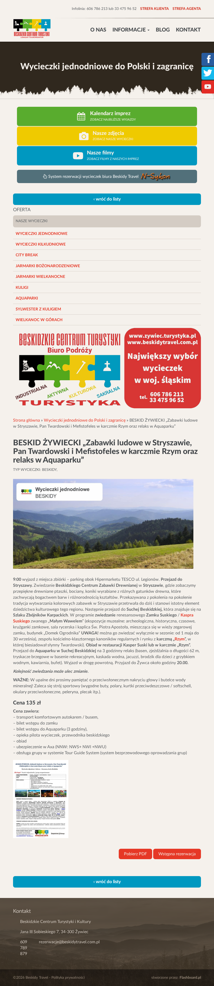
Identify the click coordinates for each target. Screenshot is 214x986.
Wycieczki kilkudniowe (41, 244)
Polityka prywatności (68, 977)
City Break (27, 255)
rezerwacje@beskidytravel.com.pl (69, 942)
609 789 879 (23, 948)
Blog (163, 30)
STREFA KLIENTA (154, 9)
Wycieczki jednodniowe (42, 234)
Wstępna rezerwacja (177, 854)
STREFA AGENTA (187, 9)
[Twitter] (208, 73)
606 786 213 (97, 9)
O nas (98, 30)
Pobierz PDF (135, 854)
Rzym (180, 639)
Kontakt (188, 30)
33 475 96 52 (125, 9)
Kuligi (22, 288)
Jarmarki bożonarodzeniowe (48, 266)
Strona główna (26, 420)
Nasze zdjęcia (108, 133)
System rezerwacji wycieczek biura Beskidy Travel (94, 176)
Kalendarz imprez (110, 113)
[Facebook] (208, 59)
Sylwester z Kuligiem (38, 309)
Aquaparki (27, 298)
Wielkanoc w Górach (39, 320)
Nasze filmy (100, 152)
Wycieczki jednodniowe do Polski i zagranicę (85, 420)
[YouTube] (208, 86)
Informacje (129, 30)
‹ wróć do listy (107, 199)
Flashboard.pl (190, 977)
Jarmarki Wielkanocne (40, 277)
